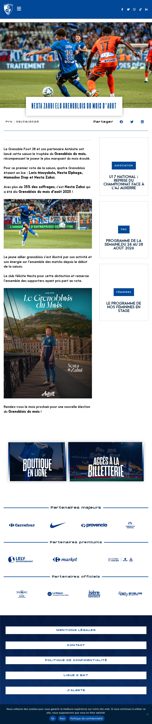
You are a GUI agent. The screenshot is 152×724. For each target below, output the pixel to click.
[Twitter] (128, 9)
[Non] (147, 714)
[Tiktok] (140, 9)
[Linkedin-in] (146, 9)
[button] (121, 122)
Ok (52, 718)
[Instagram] (134, 9)
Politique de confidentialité (86, 718)
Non (62, 718)
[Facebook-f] (122, 9)
